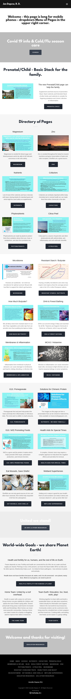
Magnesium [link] (54, 664)
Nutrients (18, 205)
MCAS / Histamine (53, 375)
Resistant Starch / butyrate (53, 293)
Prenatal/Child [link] (55, 661)
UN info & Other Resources (35, 527)
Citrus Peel (53, 246)
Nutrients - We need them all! (53, 422)
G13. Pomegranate (17, 422)
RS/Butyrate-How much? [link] (47, 670)
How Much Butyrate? (17, 334)
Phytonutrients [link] (24, 667)
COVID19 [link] (24, 661)
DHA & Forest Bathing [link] (39, 664)
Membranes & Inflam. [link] (15, 664)
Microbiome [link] (48, 667)
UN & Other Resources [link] (45, 676)
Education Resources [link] (25, 676)
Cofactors (53, 205)
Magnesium (17, 164)
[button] (67, 4)
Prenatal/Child (53, 106)
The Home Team (18, 620)
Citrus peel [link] (37, 667)
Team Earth (53, 620)
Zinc (53, 164)
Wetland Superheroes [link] (53, 673)
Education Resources (35, 644)
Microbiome (18, 293)
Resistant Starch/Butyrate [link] (25, 670)
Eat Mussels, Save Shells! (17, 504)
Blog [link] (28, 664)
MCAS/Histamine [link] (14, 673)
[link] (11, 4)
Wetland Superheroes (53, 504)
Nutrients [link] (33, 661)
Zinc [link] (62, 664)
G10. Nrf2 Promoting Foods (18, 463)
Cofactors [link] (43, 661)
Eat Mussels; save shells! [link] (32, 673)
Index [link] (18, 661)
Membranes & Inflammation (18, 375)
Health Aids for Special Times (53, 463)
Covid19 (35, 52)
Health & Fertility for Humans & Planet (35, 584)
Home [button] (12, 661)
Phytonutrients (17, 246)
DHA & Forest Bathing (53, 334)
